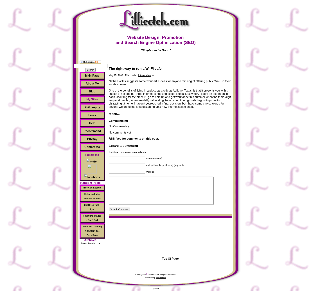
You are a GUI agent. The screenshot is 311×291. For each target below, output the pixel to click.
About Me (92, 83)
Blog (92, 91)
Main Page (92, 75)
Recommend (92, 131)
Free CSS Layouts (92, 187)
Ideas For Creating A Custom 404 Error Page (92, 231)
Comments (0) (118, 120)
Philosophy (92, 107)
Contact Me (92, 146)
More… (114, 114)
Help (92, 123)
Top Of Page (170, 258)
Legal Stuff (155, 289)
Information (144, 75)
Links (92, 115)
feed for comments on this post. (134, 138)
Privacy (92, 139)
